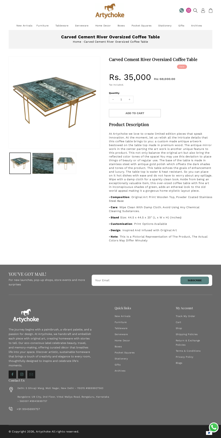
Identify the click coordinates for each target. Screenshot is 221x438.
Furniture (121, 322)
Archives (120, 370)
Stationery (121, 358)
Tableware (121, 328)
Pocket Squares (125, 352)
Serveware (121, 334)
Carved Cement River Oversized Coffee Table (116, 41)
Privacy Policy (184, 356)
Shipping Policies (187, 334)
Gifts (118, 364)
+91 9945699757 (28, 409)
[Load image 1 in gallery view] (20, 163)
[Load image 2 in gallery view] (42, 163)
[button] (195, 10)
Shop (179, 328)
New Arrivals (123, 316)
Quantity (114, 93)
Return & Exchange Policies (188, 342)
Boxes (118, 346)
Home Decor (122, 340)
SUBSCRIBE (195, 280)
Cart (178, 322)
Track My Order (185, 316)
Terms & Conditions (188, 350)
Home (77, 41)
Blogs (179, 363)
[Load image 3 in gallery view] (65, 163)
